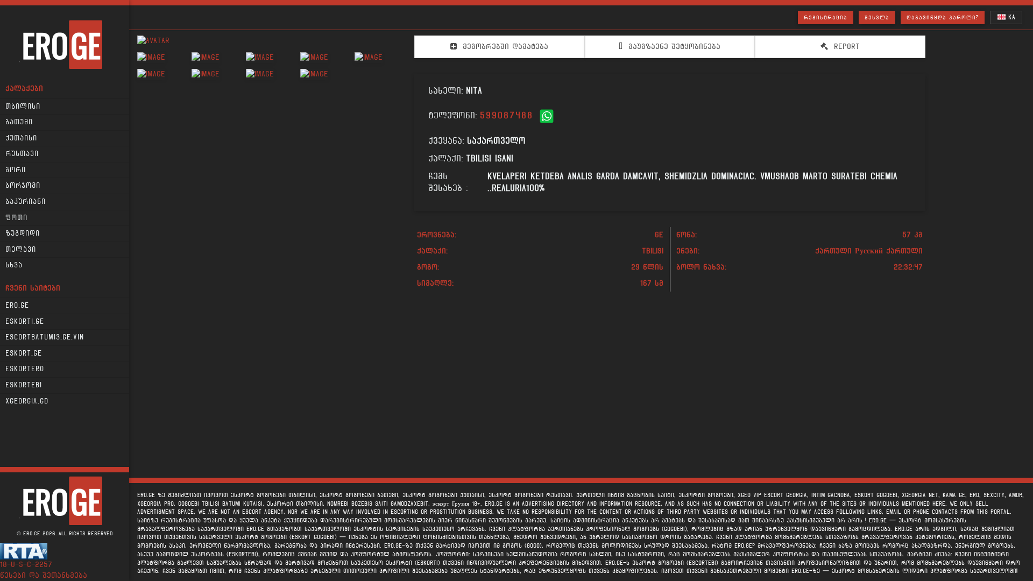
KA (1010, 17)
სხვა (14, 265)
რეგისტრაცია (825, 17)
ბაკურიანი (25, 202)
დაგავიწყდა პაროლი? (943, 17)
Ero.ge (17, 305)
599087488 (506, 115)
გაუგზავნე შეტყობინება (672, 46)
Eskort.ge (23, 353)
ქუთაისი (21, 138)
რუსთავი (22, 154)
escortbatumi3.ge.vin (44, 337)
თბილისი (22, 106)
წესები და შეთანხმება (43, 575)
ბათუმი (19, 122)
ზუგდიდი (22, 233)
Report (845, 46)
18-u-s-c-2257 (26, 564)
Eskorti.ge (24, 321)
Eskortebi (23, 385)
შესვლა (877, 17)
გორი (15, 170)
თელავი (20, 249)
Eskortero (24, 369)
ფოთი (16, 218)
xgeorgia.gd (26, 401)
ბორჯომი (22, 185)
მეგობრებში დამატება (503, 46)
